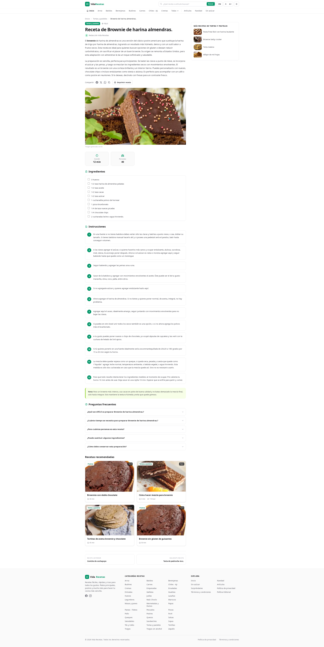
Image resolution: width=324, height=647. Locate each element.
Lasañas (171, 596)
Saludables (129, 621)
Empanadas (152, 588)
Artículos (187, 11)
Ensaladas (172, 588)
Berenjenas (120, 11)
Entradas (128, 592)
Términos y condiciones (201, 592)
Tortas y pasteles (100, 19)
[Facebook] (97, 82)
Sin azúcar (210, 11)
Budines (132, 11)
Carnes (142, 11)
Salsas (171, 617)
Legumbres (129, 599)
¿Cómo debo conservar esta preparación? (107, 446)
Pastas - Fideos (131, 610)
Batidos (109, 11)
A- (226, 4)
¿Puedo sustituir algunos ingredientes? (106, 438)
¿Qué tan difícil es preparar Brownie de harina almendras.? (115, 411)
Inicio (91, 11)
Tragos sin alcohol (154, 629)
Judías (149, 596)
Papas (170, 603)
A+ (230, 4)
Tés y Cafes (129, 625)
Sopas (170, 621)
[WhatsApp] (105, 82)
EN (219, 4)
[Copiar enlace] (109, 82)
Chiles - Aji (153, 11)
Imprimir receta (124, 82)
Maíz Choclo (152, 599)
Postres (150, 613)
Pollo (127, 613)
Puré (170, 613)
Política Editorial (224, 592)
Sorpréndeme (197, 588)
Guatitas (171, 592)
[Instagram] (90, 595)
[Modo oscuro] (236, 4)
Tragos (127, 629)
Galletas (150, 592)
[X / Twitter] (101, 82)
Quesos (150, 617)
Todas (173, 11)
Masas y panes (131, 603)
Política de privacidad (226, 588)
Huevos (128, 596)
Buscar (210, 4)
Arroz (100, 11)
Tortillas (171, 625)
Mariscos (172, 599)
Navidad (198, 11)
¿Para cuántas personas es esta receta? (105, 429)
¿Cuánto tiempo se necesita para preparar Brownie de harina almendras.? (122, 420)
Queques (129, 617)
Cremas (164, 11)
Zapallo (171, 629)
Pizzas (171, 610)
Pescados (150, 610)
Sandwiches (152, 621)
